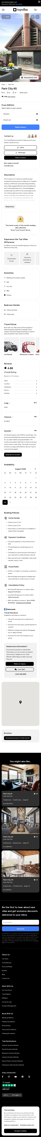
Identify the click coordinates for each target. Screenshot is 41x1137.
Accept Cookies (20, 1131)
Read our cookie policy (11, 1125)
